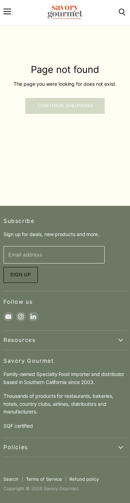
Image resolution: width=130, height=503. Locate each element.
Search (10, 479)
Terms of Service (44, 479)
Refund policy (83, 479)
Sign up (20, 274)
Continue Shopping (65, 105)
